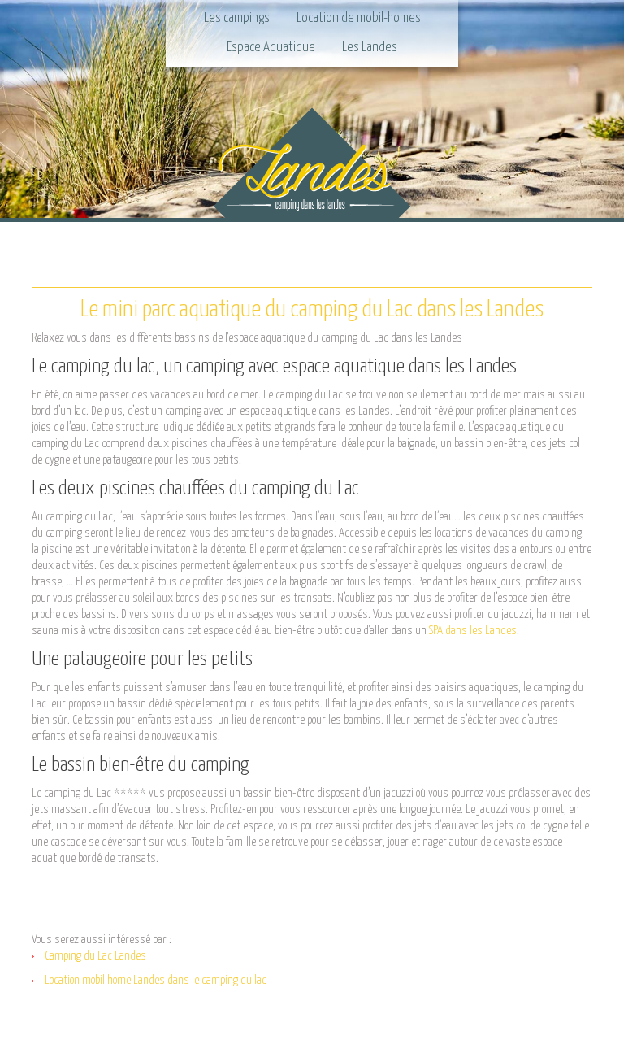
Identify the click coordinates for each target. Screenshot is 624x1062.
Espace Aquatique (271, 47)
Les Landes (369, 47)
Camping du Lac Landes (95, 956)
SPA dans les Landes (473, 631)
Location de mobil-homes (359, 18)
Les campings (237, 18)
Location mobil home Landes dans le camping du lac (155, 980)
